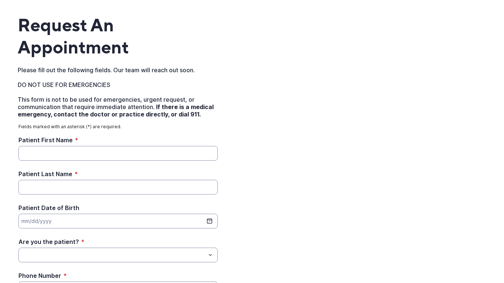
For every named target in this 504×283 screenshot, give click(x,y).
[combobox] (118, 255)
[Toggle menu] (210, 255)
